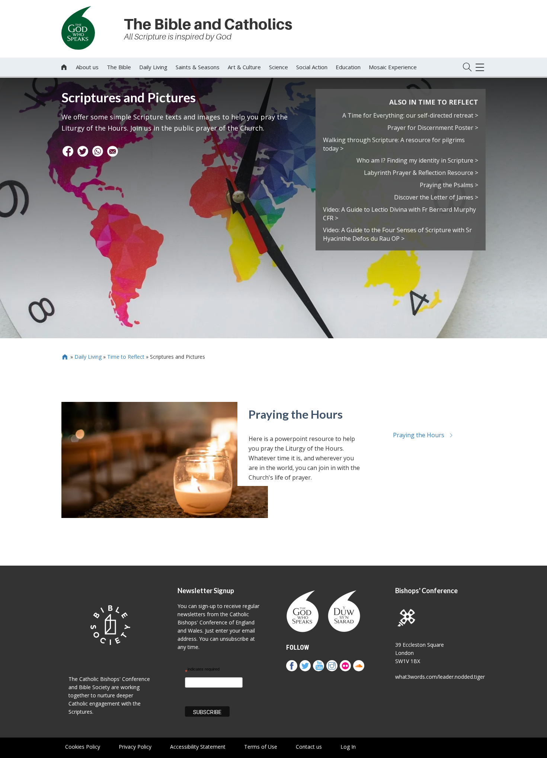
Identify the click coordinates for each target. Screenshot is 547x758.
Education (348, 67)
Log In (348, 746)
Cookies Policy (82, 746)
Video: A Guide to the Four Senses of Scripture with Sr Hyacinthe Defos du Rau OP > (397, 234)
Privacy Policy (135, 746)
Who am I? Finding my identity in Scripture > (417, 160)
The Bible (119, 67)
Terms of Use (260, 746)
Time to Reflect (125, 356)
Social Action (311, 67)
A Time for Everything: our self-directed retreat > (410, 115)
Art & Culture (244, 67)
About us (87, 67)
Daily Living (153, 67)
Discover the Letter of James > (436, 197)
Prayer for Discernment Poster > (432, 128)
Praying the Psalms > (449, 185)
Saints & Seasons (198, 67)
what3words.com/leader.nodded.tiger (440, 676)
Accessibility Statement (197, 746)
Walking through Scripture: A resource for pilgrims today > (394, 144)
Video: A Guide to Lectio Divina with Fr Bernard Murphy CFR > (399, 213)
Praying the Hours (296, 414)
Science (278, 67)
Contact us (309, 746)
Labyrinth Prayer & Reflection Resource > (421, 173)
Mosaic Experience (393, 67)
